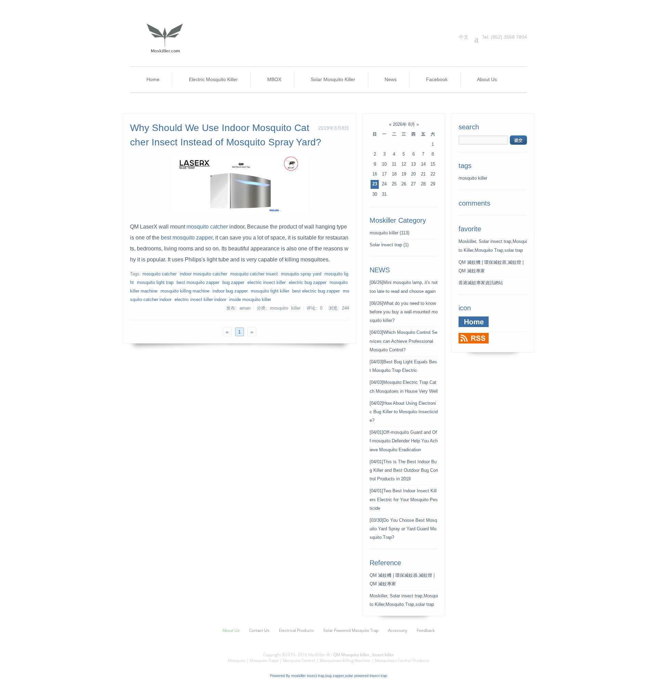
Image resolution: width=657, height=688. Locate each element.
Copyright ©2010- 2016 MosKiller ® (296, 655)
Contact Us (259, 630)
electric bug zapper (307, 282)
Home (152, 79)
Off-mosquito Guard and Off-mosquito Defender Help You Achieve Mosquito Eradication (404, 441)
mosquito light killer (270, 291)
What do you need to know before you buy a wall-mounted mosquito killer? (404, 312)
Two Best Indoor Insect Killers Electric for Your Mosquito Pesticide (404, 499)
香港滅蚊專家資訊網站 (481, 283)
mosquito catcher (207, 227)
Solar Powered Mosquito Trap (350, 630)
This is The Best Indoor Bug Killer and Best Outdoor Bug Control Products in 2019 (404, 470)
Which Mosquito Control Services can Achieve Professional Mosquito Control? (403, 341)
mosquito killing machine (184, 291)
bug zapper (233, 282)
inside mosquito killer (250, 299)
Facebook (437, 79)
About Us (487, 79)
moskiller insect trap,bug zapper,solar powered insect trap (339, 676)
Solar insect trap (389, 245)
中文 (463, 37)
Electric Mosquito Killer (213, 79)
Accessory (397, 630)
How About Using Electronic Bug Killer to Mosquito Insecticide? (404, 412)
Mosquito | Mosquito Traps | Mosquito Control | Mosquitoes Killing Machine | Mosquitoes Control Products (328, 660)
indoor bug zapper (230, 291)
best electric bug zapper (316, 291)
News (391, 79)
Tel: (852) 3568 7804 (500, 37)
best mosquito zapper (186, 238)
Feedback (426, 630)
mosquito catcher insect (254, 274)
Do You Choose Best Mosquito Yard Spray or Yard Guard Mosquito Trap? (403, 529)
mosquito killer (389, 233)
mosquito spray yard (301, 274)
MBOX (274, 79)
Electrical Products (296, 630)
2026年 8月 (404, 124)
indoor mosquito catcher (203, 274)
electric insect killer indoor (200, 299)
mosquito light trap (155, 282)
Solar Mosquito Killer (333, 79)
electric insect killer (266, 282)
